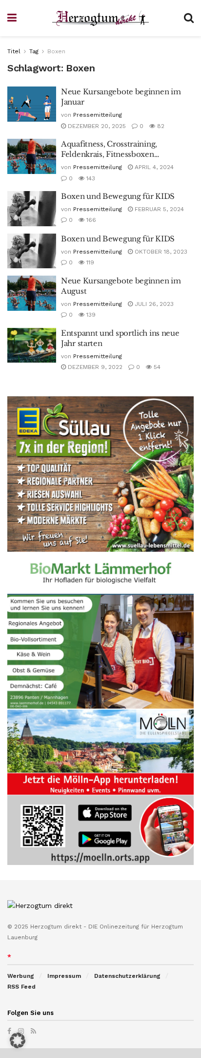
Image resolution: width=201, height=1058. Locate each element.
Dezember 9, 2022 (94, 367)
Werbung (20, 975)
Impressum (64, 975)
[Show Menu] (12, 18)
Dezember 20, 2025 (96, 126)
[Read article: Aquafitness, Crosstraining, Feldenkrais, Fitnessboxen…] (31, 156)
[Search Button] (189, 18)
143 (89, 178)
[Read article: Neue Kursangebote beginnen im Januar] (31, 104)
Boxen (56, 51)
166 (90, 219)
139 (90, 314)
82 (159, 126)
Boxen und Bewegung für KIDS (118, 196)
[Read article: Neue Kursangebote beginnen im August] (31, 293)
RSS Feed (21, 986)
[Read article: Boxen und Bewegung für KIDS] (31, 208)
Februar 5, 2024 (158, 209)
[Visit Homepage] (100, 18)
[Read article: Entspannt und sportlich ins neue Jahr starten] (31, 345)
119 (89, 262)
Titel (13, 51)
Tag (34, 51)
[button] (17, 1040)
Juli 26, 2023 (153, 304)
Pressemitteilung (97, 114)
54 (156, 367)
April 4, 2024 (153, 167)
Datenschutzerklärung (127, 975)
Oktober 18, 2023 (160, 251)
